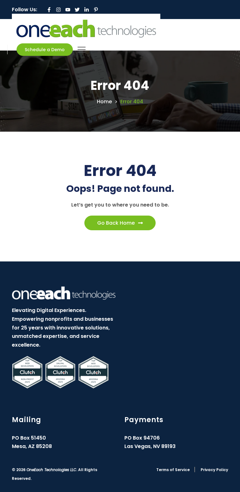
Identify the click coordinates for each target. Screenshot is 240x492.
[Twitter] (77, 9)
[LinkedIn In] (86, 9)
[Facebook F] (49, 9)
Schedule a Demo (45, 49)
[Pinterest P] (95, 9)
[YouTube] (67, 9)
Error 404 (131, 101)
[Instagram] (58, 9)
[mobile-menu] (82, 50)
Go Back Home (116, 223)
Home (104, 101)
